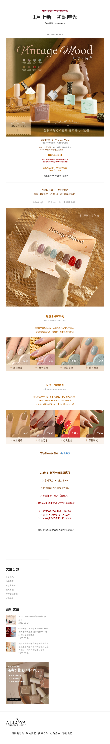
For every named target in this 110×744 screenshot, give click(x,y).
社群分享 (55, 733)
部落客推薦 (11, 585)
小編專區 (10, 581)
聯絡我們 (67, 733)
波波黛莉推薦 (12, 594)
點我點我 (65, 453)
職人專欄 (10, 589)
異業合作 (43, 733)
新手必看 (10, 598)
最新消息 (10, 576)
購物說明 (31, 733)
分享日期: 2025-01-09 (55, 23)
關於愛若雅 (17, 733)
